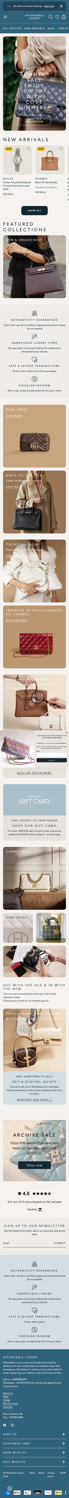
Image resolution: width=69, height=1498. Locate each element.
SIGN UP (51, 760)
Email (38, 751)
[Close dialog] (67, 733)
